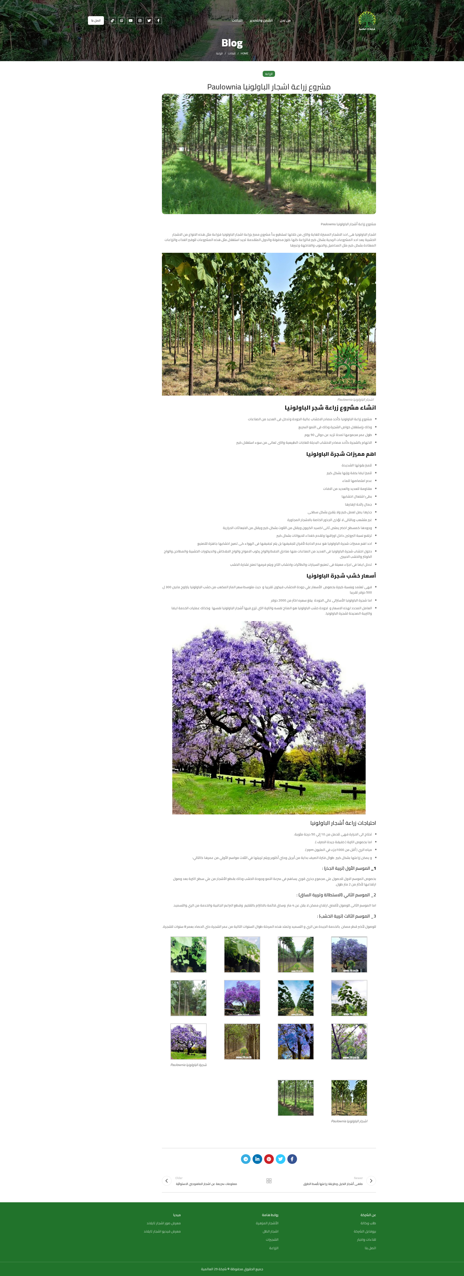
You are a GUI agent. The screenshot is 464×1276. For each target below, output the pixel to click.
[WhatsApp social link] (121, 20)
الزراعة (219, 53)
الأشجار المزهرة (267, 1223)
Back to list (269, 1181)
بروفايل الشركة (365, 1231)
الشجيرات (272, 1239)
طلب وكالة (368, 1223)
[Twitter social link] (149, 20)
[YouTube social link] (130, 20)
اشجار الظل (270, 1231)
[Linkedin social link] (257, 1159)
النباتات (232, 53)
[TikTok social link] (112, 20)
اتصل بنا (96, 20)
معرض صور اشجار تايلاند (164, 1223)
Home (244, 53)
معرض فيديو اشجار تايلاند (162, 1231)
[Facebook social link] (158, 20)
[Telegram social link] (246, 1159)
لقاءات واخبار (366, 1239)
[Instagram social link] (140, 20)
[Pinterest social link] (269, 1159)
